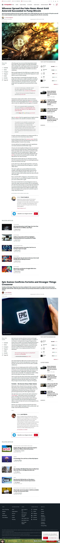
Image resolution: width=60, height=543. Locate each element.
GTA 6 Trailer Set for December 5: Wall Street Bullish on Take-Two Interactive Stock (26, 490)
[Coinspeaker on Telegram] (53, 1)
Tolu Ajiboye (17, 471)
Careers (42, 513)
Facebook (6, 67)
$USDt (16, 110)
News (13, 4)
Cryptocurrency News (21, 193)
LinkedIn (6, 78)
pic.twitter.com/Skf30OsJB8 (20, 354)
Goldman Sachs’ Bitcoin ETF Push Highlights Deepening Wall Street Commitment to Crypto (25, 237)
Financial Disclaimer (43, 523)
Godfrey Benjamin (18, 493)
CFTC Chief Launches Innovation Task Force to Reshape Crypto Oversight (25, 248)
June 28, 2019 (22, 94)
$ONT (20, 109)
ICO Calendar (29, 4)
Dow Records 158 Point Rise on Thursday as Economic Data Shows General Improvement (24, 480)
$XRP (16, 109)
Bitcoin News (14, 193)
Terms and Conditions (43, 519)
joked (13, 155)
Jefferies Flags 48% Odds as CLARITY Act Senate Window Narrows (52, 110)
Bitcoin (30, 101)
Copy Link (6, 80)
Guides (17, 4)
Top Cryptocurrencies (48, 62)
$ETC (34, 109)
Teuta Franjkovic (9, 17)
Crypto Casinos (36, 4)
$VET (27, 109)
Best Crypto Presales (24, 515)
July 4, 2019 (28, 356)
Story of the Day (5, 509)
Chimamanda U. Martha (19, 450)
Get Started (51, 540)
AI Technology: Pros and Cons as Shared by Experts (26, 458)
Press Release (5, 517)
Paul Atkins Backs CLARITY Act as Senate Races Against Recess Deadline (52, 102)
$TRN (32, 109)
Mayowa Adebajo (18, 460)
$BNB (30, 109)
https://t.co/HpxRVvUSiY (30, 352)
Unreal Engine (15, 395)
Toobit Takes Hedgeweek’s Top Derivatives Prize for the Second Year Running (52, 118)
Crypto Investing (23, 4)
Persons (13, 513)
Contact (42, 511)
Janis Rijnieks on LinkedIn (22, 429)
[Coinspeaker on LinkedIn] (55, 1)
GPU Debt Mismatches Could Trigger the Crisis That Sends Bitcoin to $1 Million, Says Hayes (26, 227)
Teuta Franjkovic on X (21, 208)
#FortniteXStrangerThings (20, 352)
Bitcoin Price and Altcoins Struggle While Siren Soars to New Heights (25, 269)
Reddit (5, 75)
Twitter (5, 69)
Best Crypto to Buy (24, 510)
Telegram (6, 73)
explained (17, 117)
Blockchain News (17, 445)
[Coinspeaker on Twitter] (51, 1)
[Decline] (57, 532)
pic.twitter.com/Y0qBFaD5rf (29, 90)
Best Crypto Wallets (24, 523)
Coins (13, 509)
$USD (21, 110)
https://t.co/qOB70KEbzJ (26, 107)
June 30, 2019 (32, 112)
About (42, 509)
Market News (31, 488)
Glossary (13, 519)
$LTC (25, 109)
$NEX (18, 109)
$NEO (23, 109)
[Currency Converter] (56, 4)
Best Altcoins (24, 512)
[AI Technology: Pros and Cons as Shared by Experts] (7, 459)
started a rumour (30, 139)
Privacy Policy (44, 525)
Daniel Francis (17, 229)
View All (55, 84)
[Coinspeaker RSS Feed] (57, 1)
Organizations (15, 511)
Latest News (45, 87)
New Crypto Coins (25, 518)
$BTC (32, 107)
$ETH (34, 107)
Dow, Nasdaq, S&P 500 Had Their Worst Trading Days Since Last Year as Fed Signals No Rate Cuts (26, 469)
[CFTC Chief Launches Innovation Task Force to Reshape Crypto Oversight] (7, 248)
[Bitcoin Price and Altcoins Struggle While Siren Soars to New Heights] (7, 269)
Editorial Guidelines (43, 516)
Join (36, 213)
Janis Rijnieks (8, 292)
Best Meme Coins (25, 520)
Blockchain (4, 515)
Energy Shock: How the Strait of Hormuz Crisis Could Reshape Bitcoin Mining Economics (26, 258)
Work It (15, 456)
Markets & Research (44, 4)
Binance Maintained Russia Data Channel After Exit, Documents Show (52, 93)
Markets (4, 511)
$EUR (18, 110)
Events (43, 125)
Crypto (3, 513)
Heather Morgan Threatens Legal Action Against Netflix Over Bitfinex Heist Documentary (25, 448)
